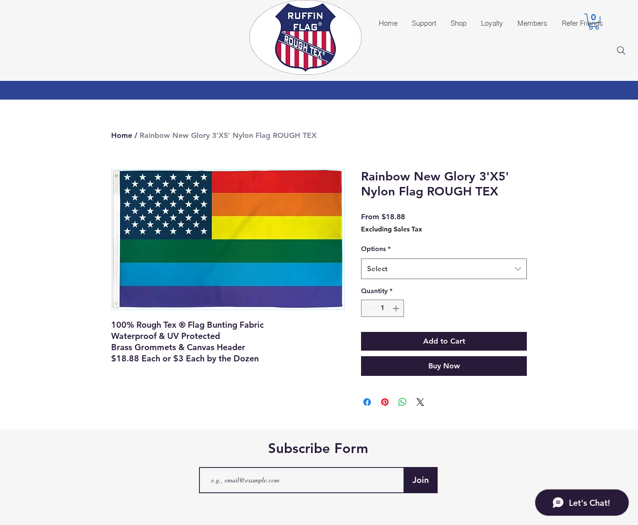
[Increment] (397, 308)
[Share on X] (420, 402)
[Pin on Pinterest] (384, 402)
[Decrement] (368, 308)
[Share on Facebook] (367, 402)
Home (121, 135)
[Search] (621, 50)
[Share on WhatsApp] (402, 402)
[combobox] (444, 269)
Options (375, 249)
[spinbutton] (382, 308)
